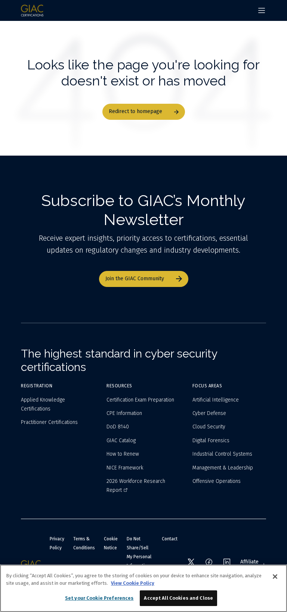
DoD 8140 (118, 427)
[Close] (275, 576)
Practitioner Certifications (49, 422)
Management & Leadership (222, 468)
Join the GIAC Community (134, 278)
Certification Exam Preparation (140, 400)
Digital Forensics (210, 440)
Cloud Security (208, 427)
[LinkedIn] (226, 562)
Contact (170, 538)
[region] (143, 588)
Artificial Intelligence (215, 400)
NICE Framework (125, 468)
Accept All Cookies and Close (178, 598)
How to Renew (123, 454)
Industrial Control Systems (222, 454)
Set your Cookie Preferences (99, 598)
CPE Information (124, 413)
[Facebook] (208, 562)
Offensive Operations (216, 481)
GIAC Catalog (121, 440)
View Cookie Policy (132, 583)
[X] (190, 562)
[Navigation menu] (261, 10)
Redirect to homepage (135, 111)
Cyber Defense (209, 413)
